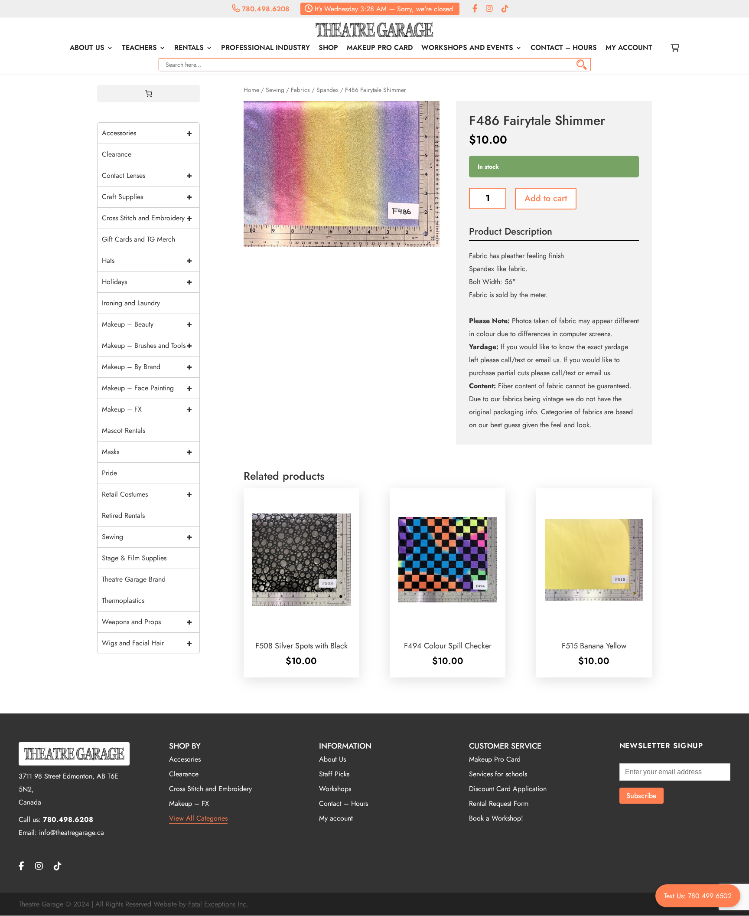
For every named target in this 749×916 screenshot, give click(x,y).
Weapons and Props (147, 621)
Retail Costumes (147, 494)
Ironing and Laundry (131, 303)
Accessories (147, 133)
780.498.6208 (265, 9)
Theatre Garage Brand (134, 579)
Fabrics (300, 89)
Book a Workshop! (496, 818)
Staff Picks (334, 774)
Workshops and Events (467, 48)
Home (251, 89)
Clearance (116, 154)
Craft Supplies (147, 196)
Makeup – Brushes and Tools (147, 345)
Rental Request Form (498, 803)
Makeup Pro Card (380, 48)
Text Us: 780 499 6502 (698, 896)
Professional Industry (265, 48)
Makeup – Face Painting (147, 388)
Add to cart (545, 198)
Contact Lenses (147, 175)
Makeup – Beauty (147, 324)
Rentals (189, 48)
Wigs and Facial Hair (147, 643)
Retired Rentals (123, 515)
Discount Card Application (508, 789)
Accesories (185, 759)
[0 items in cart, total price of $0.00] (148, 93)
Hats (147, 260)
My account (629, 48)
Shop (328, 48)
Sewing (275, 89)
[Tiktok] (505, 9)
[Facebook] (474, 9)
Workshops (335, 789)
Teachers (139, 48)
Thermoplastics (123, 600)
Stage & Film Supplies (134, 558)
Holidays (147, 281)
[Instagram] (489, 9)
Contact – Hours (564, 48)
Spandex (327, 89)
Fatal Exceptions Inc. (218, 904)
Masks (147, 451)
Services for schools (498, 774)
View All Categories (198, 818)
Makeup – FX (147, 409)
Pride (109, 473)
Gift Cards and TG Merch (138, 239)
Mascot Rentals (123, 430)
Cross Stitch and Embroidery (147, 218)
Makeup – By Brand (147, 366)
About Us (87, 48)
